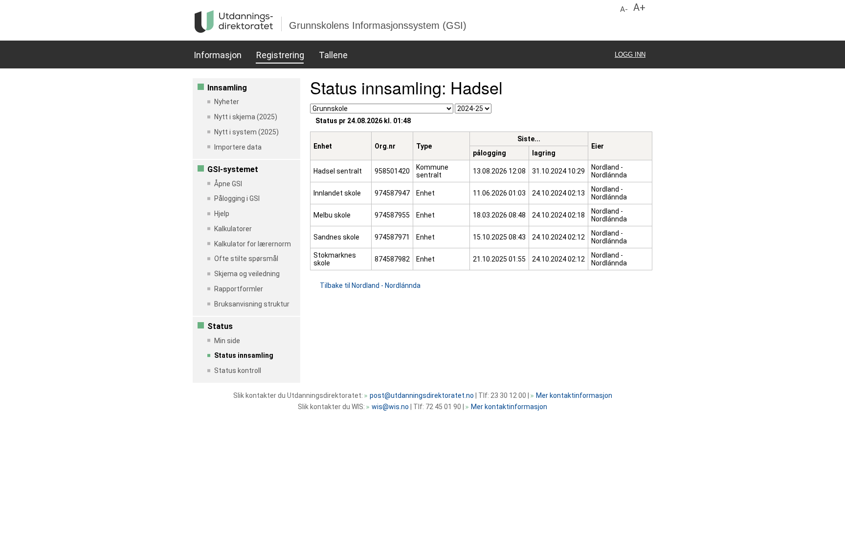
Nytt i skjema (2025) (245, 117)
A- (624, 9)
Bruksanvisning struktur (251, 304)
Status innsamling (243, 355)
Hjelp (221, 214)
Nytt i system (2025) (246, 132)
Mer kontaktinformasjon (574, 395)
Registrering (280, 55)
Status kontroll (237, 370)
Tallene (333, 55)
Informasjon (217, 55)
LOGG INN (630, 54)
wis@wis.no (390, 407)
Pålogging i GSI (237, 198)
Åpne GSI (228, 184)
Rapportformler (238, 289)
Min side (227, 341)
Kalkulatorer (233, 229)
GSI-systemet (232, 169)
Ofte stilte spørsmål (246, 258)
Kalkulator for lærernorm (252, 244)
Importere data (238, 147)
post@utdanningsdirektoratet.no (422, 395)
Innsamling (227, 87)
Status (220, 326)
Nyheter (226, 102)
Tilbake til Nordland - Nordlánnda (370, 285)
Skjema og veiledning (247, 274)
